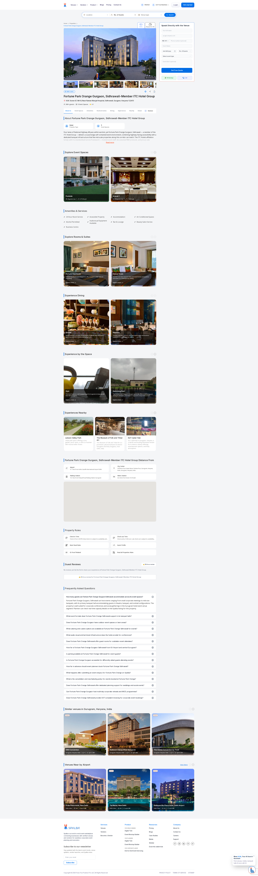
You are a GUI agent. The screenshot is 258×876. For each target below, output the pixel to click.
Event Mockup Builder (132, 834)
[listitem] (71, 84)
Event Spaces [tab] (79, 111)
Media (151, 839)
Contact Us (117, 5)
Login (176, 5)
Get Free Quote (177, 70)
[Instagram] (179, 843)
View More (184, 765)
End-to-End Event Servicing (134, 851)
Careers (176, 835)
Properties (73, 23)
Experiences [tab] (122, 111)
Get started (187, 5)
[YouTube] (188, 843)
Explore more (70, 282)
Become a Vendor (107, 835)
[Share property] (150, 91)
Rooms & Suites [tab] (102, 111)
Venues (73, 5)
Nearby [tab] (131, 111)
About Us (176, 828)
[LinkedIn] (183, 843)
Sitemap (191, 873)
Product (93, 5)
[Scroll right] (155, 152)
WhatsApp (170, 78)
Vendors (83, 5)
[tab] (140, 25)
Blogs (102, 5)
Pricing (108, 5)
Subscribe (70, 863)
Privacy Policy (165, 873)
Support (176, 839)
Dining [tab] (112, 111)
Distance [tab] (140, 111)
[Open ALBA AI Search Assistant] (252, 869)
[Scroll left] (152, 152)
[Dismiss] (254, 856)
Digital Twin (128, 831)
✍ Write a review (148, 564)
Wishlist (151, 843)
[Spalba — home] (65, 5)
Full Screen (151, 77)
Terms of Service (179, 873)
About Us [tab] (68, 111)
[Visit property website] (145, 91)
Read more (110, 142)
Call (186, 78)
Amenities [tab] (90, 111)
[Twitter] (192, 843)
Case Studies (153, 835)
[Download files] (154, 91)
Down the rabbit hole (156, 846)
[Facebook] (174, 843)
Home (65, 23)
